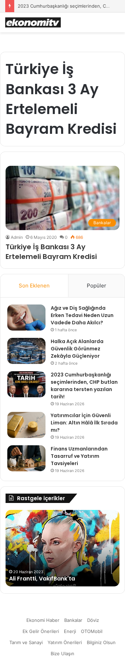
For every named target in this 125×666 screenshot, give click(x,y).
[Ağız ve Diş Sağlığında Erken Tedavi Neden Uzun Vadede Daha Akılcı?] (26, 317)
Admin (17, 237)
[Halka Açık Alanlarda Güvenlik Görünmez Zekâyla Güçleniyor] (26, 351)
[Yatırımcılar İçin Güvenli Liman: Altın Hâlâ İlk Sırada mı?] (26, 425)
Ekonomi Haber (42, 620)
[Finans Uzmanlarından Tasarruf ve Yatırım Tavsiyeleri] (26, 458)
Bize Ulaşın (62, 653)
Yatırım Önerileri (65, 642)
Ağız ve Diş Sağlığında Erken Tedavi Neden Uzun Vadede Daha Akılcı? (82, 315)
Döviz (93, 620)
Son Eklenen (34, 285)
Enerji (70, 631)
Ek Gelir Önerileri (41, 631)
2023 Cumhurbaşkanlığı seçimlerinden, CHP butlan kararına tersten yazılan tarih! (84, 385)
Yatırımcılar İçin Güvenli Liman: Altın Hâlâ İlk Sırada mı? (84, 422)
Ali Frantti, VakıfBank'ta (42, 579)
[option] (62, 548)
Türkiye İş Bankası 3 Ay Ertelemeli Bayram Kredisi (51, 251)
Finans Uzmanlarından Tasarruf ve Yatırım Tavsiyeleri (79, 456)
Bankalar (73, 620)
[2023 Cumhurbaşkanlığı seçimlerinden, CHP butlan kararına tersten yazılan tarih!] (26, 384)
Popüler (96, 285)
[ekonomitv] (33, 22)
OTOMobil (91, 631)
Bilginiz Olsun (101, 642)
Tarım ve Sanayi (26, 642)
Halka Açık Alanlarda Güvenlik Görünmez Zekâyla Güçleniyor (77, 348)
